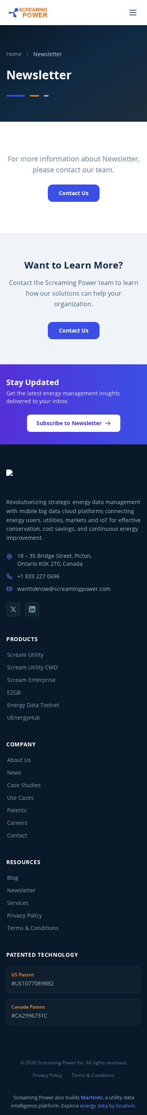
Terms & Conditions (33, 928)
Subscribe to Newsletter (69, 423)
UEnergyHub (23, 717)
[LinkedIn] (32, 609)
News (14, 772)
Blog (12, 877)
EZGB (14, 692)
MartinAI (92, 1097)
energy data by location (107, 1105)
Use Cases (20, 797)
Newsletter (21, 890)
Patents (17, 810)
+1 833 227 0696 (38, 576)
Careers (17, 822)
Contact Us (74, 193)
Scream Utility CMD (32, 667)
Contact (17, 835)
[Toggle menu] (133, 12)
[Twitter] (13, 609)
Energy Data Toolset (33, 705)
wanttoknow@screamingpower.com (64, 588)
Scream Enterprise (31, 680)
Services (18, 903)
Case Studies (24, 785)
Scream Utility (25, 654)
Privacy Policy (24, 915)
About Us (19, 760)
